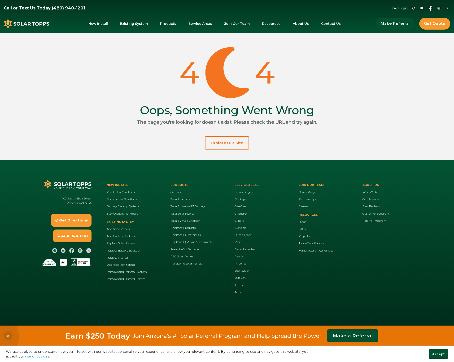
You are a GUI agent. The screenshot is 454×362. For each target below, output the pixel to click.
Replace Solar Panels (121, 243)
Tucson (239, 292)
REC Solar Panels (182, 256)
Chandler (241, 213)
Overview (176, 192)
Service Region (244, 192)
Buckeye (240, 199)
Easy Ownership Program (124, 213)
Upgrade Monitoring (121, 264)
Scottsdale (242, 270)
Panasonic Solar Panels (186, 263)
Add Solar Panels (118, 229)
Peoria (239, 256)
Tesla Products (180, 199)
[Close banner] (8, 335)
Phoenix (240, 263)
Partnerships (307, 199)
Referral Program (374, 220)
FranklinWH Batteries (185, 249)
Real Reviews (371, 206)
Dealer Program (310, 192)
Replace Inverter (117, 257)
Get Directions (73, 220)
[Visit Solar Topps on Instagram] (439, 8)
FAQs (302, 229)
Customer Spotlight (375, 213)
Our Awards (370, 199)
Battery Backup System (123, 206)
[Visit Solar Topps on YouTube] (422, 8)
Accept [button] (438, 354)
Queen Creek (243, 235)
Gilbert (239, 220)
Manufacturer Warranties (316, 250)
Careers (304, 206)
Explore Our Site (227, 143)
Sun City (240, 277)
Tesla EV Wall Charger (185, 220)
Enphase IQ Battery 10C (186, 235)
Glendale (240, 228)
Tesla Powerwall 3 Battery (187, 206)
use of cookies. (37, 356)
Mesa (238, 242)
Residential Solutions (121, 192)
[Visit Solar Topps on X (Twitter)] (447, 8)
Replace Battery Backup (123, 250)
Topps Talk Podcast (312, 243)
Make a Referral (353, 336)
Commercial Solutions (122, 199)
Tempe (239, 285)
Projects (304, 236)
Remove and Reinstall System (127, 272)
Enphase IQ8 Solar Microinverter (192, 242)
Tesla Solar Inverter (183, 213)
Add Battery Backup (121, 236)
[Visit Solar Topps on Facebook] (430, 8)
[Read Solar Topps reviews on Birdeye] (413, 8)
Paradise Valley (245, 249)
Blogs (302, 222)
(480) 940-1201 (68, 8)
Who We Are (370, 192)
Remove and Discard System (126, 279)
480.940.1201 (74, 236)
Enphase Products (183, 228)
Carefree (240, 206)
